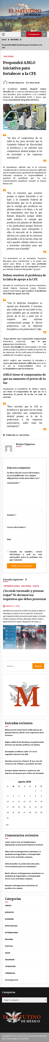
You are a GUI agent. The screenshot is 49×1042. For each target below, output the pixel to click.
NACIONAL (9, 56)
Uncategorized (11, 980)
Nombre (11, 515)
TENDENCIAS (10, 973)
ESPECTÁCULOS (11, 926)
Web (9, 539)
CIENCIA (8, 905)
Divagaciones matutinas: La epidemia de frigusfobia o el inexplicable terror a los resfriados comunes (23, 854)
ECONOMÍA (9, 919)
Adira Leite (9, 851)
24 (8, 812)
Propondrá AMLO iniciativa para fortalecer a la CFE (19, 68)
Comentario (13, 483)
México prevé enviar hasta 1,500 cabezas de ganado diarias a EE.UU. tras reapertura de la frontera (24, 732)
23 (41, 807)
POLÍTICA (9, 946)
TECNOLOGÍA (10, 966)
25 (13, 812)
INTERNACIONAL (12, 586)
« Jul (6, 825)
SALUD (36, 586)
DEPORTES (9, 912)
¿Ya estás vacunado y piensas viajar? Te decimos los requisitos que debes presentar (24, 595)
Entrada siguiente (13, 579)
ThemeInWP (24, 1038)
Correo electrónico (16, 527)
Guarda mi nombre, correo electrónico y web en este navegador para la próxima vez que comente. (26, 556)
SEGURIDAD (10, 959)
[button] (23, 34)
